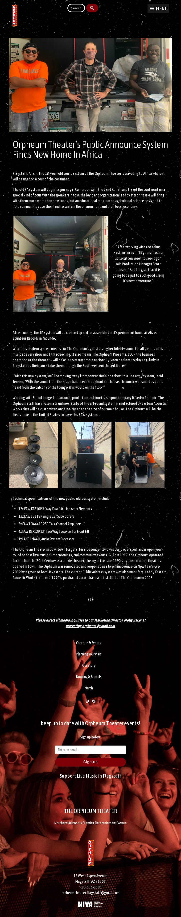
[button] (162, 8)
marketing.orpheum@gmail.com (90, 626)
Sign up (90, 762)
